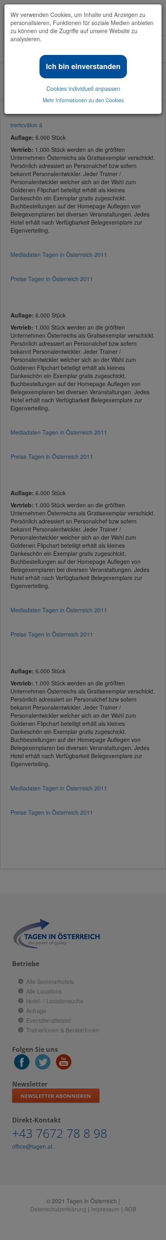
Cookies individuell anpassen (83, 88)
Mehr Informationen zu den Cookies (83, 100)
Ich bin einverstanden (83, 66)
